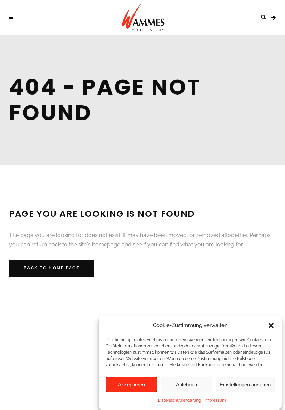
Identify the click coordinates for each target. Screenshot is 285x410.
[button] (271, 325)
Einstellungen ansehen (245, 384)
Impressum (215, 400)
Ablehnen (186, 384)
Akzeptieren (131, 384)
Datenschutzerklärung (179, 400)
